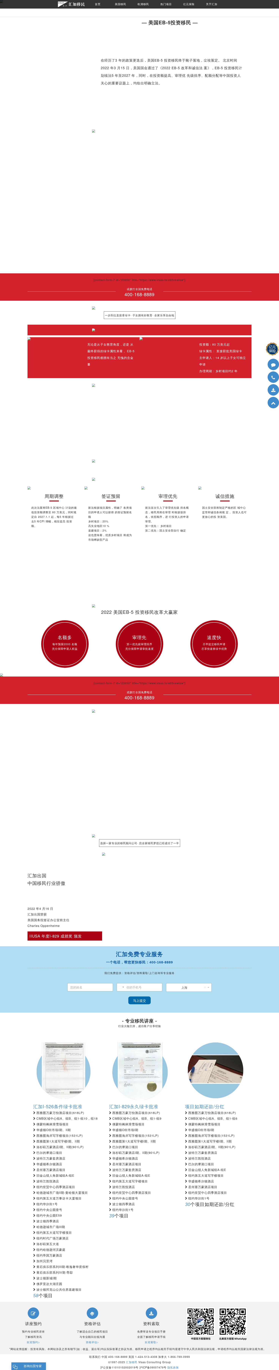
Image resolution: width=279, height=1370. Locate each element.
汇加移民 (131, 1362)
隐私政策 (173, 1367)
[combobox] (121, 987)
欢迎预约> (33, 1342)
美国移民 (120, 4)
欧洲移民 (143, 4)
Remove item (205, 987)
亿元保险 (189, 4)
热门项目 (166, 4)
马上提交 (139, 1000)
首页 (98, 4)
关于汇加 (211, 4)
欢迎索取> (151, 1342)
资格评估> (92, 1342)
